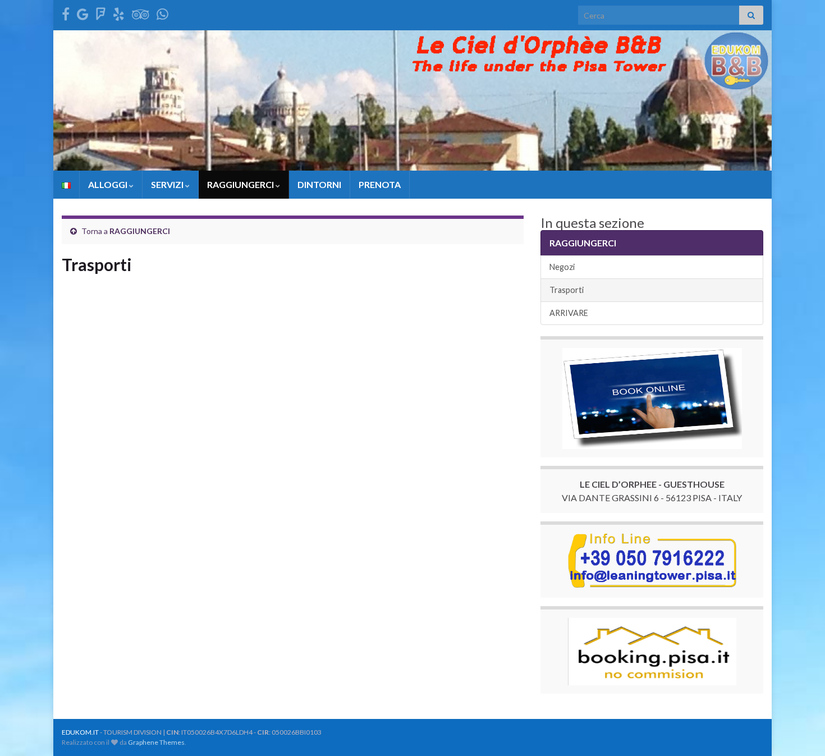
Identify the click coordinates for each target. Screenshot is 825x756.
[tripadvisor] (140, 12)
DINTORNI (319, 184)
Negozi (562, 267)
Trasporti (566, 290)
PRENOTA (380, 184)
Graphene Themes (156, 742)
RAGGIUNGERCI (241, 184)
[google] (83, 12)
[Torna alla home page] (412, 100)
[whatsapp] (162, 12)
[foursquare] (101, 12)
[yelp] (119, 12)
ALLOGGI (108, 184)
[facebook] (66, 12)
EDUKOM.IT (80, 732)
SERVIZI (168, 184)
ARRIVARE (568, 313)
